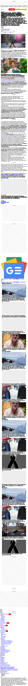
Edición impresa (4, 652)
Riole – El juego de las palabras (7, 667)
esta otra (17, 169)
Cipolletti (25, 6)
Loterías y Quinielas (5, 664)
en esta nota (9, 52)
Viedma (2, 659)
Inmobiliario (3, 649)
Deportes (2, 626)
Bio (1, 635)
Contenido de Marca (5, 651)
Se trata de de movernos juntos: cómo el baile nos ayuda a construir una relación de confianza (14, 197)
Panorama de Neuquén (6, 640)
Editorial (3, 639)
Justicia (2, 617)
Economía (2, 619)
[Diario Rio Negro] (1, 677)
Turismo (2, 620)
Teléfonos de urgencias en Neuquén (9, 670)
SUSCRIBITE (21, 9)
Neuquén (11, 6)
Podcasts (2, 648)
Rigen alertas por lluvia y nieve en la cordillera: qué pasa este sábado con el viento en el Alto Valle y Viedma (13, 332)
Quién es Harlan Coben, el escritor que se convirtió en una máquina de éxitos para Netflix (14, 349)
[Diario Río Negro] (3, 9)
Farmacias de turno (5, 665)
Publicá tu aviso (4, 662)
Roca (16, 6)
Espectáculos (4, 629)
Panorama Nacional (5, 643)
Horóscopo (3, 634)
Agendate (3, 625)
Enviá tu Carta (4, 646)
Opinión (2, 638)
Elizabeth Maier (6, 29)
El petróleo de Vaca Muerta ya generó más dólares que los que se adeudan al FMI (13, 538)
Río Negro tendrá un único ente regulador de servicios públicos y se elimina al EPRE (14, 485)
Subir (2, 675)
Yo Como (3, 637)
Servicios (2, 621)
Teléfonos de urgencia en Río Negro (9, 669)
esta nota (23, 164)
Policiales (2, 647)
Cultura (2, 627)
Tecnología (3, 636)
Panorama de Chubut (6, 642)
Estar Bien (4, 631)
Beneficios (2, 672)
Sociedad (3, 11)
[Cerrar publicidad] (1, 610)
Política (2, 615)
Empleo (2, 661)
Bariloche (20, 6)
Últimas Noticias (5, 614)
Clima (2, 633)
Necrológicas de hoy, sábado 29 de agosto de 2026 (12, 469)
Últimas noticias (4, 6)
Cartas (2, 645)
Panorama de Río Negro (6, 641)
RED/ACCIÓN (5, 178)
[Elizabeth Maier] (2, 26)
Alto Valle (2, 655)
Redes (1, 624)
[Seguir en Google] (1, 49)
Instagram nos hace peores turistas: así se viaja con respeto (13, 75)
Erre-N (2, 628)
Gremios (3, 616)
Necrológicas (3, 663)
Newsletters (4, 623)
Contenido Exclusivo (5, 650)
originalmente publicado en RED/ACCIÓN (13, 174)
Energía (2, 618)
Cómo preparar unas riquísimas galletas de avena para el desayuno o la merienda (14, 316)
